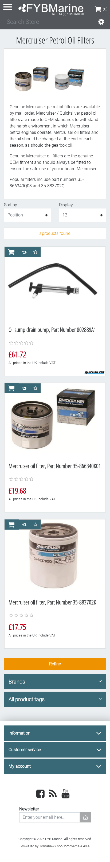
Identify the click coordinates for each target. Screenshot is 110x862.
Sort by (10, 204)
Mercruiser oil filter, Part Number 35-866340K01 (55, 466)
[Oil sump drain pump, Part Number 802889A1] (53, 284)
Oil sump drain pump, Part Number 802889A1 (52, 329)
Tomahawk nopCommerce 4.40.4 (64, 846)
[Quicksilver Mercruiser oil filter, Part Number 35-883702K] (53, 557)
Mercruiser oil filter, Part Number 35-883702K (52, 602)
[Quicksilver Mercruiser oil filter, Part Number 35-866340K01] (53, 421)
